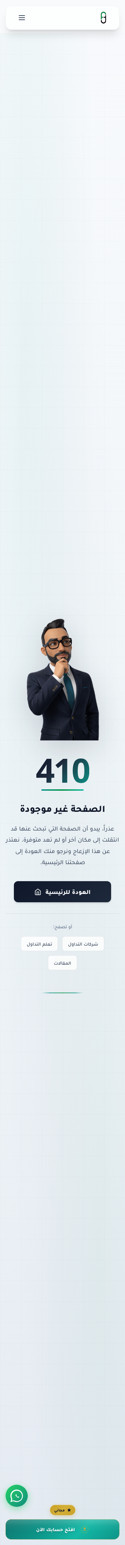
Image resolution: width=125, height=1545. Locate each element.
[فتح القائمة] (22, 17)
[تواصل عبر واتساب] (17, 1496)
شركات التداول (83, 943)
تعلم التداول (39, 943)
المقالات (62, 962)
